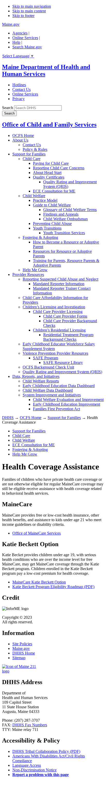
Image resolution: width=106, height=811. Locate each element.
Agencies (20, 33)
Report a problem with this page (40, 774)
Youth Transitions (47, 228)
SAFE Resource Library (63, 362)
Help (16, 42)
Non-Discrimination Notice (34, 770)
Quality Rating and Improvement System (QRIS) (62, 372)
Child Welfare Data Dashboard (48, 390)
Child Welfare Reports (41, 381)
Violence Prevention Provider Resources (55, 353)
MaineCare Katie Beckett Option (39, 582)
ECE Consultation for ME (54, 191)
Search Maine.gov (27, 47)
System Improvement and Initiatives (52, 395)
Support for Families (29, 154)
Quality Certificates (48, 177)
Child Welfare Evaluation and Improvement (68, 399)
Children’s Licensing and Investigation (54, 307)
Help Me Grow (35, 270)
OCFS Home (23, 135)
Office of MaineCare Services (36, 533)
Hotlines (19, 85)
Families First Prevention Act (56, 409)
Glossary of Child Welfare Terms (70, 209)
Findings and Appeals (60, 214)
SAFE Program (45, 358)
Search (7, 108)
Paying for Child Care (51, 163)
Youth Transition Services (64, 233)
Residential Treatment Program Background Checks (68, 337)
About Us (20, 140)
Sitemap (18, 658)
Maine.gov (11, 24)
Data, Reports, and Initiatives (35, 376)
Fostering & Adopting (40, 237)
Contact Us (21, 89)
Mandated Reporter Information (58, 284)
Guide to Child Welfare (52, 205)
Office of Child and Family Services (49, 124)
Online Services (25, 38)
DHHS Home (23, 653)
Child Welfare (34, 196)
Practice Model (45, 200)
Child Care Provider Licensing (58, 311)
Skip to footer (23, 15)
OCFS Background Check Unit (48, 367)
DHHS (8, 417)
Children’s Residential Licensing (59, 330)
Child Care (31, 158)
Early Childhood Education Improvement (66, 404)
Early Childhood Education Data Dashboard (59, 385)
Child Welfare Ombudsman (65, 219)
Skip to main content (29, 11)
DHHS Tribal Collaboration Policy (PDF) (46, 751)
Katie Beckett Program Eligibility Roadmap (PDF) (53, 587)
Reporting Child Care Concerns (58, 168)
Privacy (18, 99)
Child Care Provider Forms (65, 316)
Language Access (26, 765)
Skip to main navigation (31, 6)
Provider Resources (28, 274)
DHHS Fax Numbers (29, 725)
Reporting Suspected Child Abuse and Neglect (60, 279)
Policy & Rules (35, 149)
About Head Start (47, 172)
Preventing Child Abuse (52, 223)
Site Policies (22, 644)
